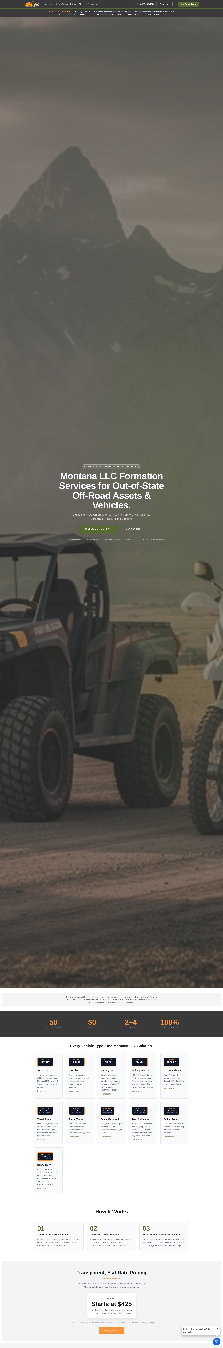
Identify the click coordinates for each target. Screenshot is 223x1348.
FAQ (87, 4)
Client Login (165, 4)
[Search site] (175, 4)
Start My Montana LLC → (98, 529)
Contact (94, 4)
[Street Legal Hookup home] (32, 4)
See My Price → (111, 1330)
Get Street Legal (188, 4)
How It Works (62, 4)
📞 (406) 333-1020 (131, 529)
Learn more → (43, 1091)
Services (49, 4)
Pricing (73, 4)
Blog (81, 4)
